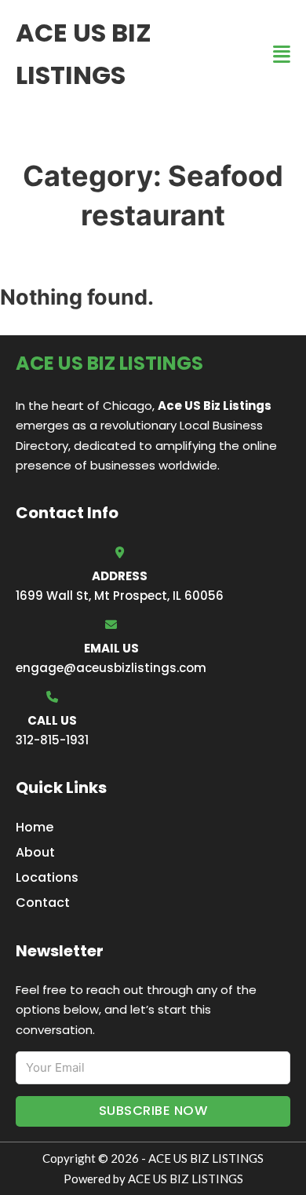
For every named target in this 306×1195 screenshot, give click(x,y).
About (35, 852)
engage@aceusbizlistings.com (111, 668)
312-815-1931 (52, 740)
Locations (47, 877)
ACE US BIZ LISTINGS (83, 54)
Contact (43, 903)
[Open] (281, 54)
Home (34, 827)
